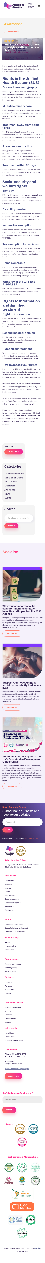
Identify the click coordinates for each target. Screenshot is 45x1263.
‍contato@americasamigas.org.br (17, 1068)
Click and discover (31, 838)
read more (12, 633)
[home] (18, 6)
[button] (39, 6)
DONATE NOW (13, 452)
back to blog (13, 31)
